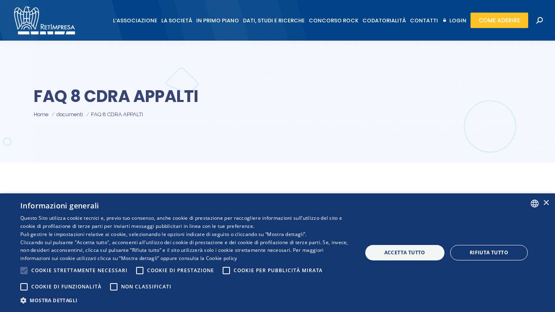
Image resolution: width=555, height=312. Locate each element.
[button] (186, 300)
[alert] (277, 252)
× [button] (546, 203)
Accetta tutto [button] (404, 252)
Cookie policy (221, 258)
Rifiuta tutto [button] (489, 252)
